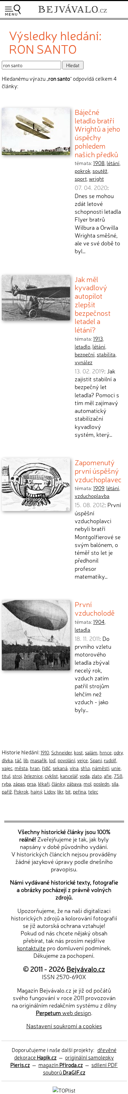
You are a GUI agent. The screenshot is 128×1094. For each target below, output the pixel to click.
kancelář (69, 775)
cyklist (51, 775)
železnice (33, 775)
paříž (7, 791)
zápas (19, 783)
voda (85, 775)
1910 (45, 752)
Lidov (49, 791)
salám (91, 752)
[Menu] (13, 10)
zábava (74, 783)
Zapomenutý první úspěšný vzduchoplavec (98, 470)
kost (78, 752)
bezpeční (85, 354)
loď (52, 760)
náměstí (100, 768)
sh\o (85, 768)
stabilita (106, 354)
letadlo (82, 346)
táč (18, 760)
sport (81, 178)
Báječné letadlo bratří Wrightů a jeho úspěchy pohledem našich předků (97, 133)
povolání (66, 760)
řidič (46, 768)
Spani (96, 760)
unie (116, 768)
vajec (7, 768)
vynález (83, 362)
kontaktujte (31, 948)
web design (63, 1012)
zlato (97, 775)
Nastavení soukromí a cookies (64, 1026)
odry (118, 752)
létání (113, 162)
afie (108, 775)
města (21, 768)
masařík (38, 760)
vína (74, 768)
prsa (31, 783)
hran (35, 768)
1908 (99, 162)
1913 (98, 338)
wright (96, 178)
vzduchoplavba (92, 495)
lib (25, 760)
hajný (36, 791)
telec (93, 791)
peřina (79, 791)
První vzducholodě (94, 608)
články (58, 783)
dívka (7, 760)
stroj (17, 775)
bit (68, 791)
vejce (82, 760)
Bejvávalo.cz (85, 968)
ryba (6, 783)
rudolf (110, 760)
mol (87, 783)
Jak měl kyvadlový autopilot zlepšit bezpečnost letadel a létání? (93, 304)
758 (118, 775)
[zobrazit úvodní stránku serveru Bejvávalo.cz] (72, 13)
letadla (82, 629)
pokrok (82, 170)
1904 (99, 621)
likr (60, 791)
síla (115, 783)
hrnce (106, 752)
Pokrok (21, 791)
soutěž (99, 170)
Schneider (61, 752)
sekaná (60, 768)
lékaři (43, 783)
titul (6, 775)
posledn (102, 783)
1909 (98, 488)
